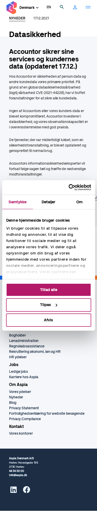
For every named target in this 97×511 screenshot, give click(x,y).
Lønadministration (24, 341)
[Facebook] (26, 491)
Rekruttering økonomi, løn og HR (35, 351)
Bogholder (17, 335)
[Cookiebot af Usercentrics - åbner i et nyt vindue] (69, 187)
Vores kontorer (21, 433)
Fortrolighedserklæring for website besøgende (47, 413)
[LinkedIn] (13, 491)
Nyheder (16, 397)
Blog (12, 402)
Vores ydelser (20, 392)
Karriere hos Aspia (23, 377)
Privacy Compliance (25, 419)
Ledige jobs (18, 371)
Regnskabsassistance (26, 346)
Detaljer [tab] (49, 201)
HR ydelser (18, 357)
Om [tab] (79, 201)
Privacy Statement (24, 408)
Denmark (27, 7)
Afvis (48, 320)
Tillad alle (48, 289)
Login (75, 8)
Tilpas (45, 304)
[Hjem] (11, 7)
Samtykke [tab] (17, 201)
